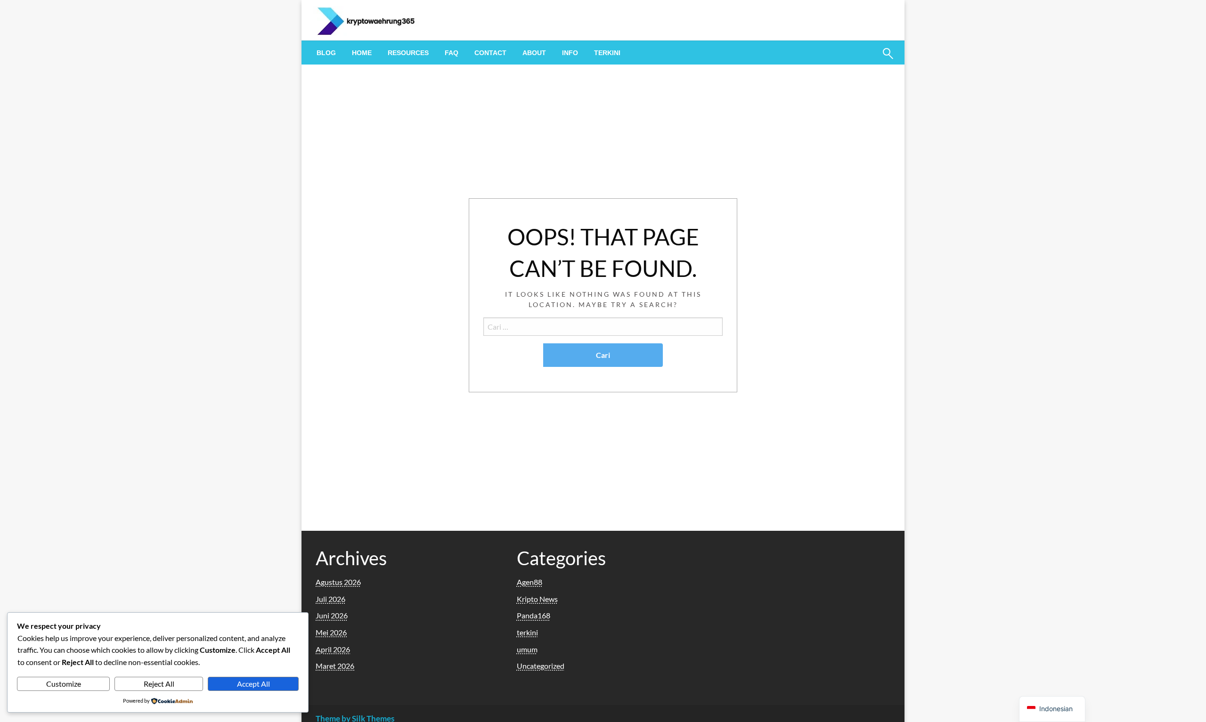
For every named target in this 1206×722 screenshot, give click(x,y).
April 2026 (333, 649)
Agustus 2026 (338, 581)
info (570, 53)
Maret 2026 (335, 665)
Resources (408, 53)
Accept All (253, 683)
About (534, 53)
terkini (607, 53)
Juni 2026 (332, 615)
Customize (63, 683)
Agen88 (529, 581)
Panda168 (533, 615)
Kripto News (537, 598)
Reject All (159, 683)
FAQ (451, 53)
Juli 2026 (330, 598)
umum (527, 649)
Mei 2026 (331, 632)
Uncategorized (540, 665)
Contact (490, 53)
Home (362, 53)
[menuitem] (326, 53)
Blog (326, 53)
